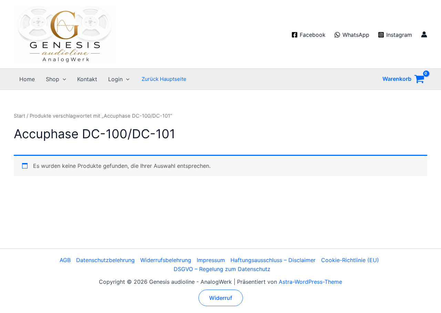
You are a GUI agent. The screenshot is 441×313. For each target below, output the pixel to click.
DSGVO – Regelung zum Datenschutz (222, 269)
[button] (62, 79)
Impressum (211, 260)
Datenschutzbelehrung (105, 260)
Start (19, 116)
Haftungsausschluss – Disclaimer (273, 260)
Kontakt (87, 79)
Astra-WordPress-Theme (310, 281)
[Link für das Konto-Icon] (424, 34)
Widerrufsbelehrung (165, 260)
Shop (52, 79)
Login (115, 79)
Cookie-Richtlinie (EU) (350, 260)
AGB (65, 260)
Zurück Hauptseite (164, 79)
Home (27, 79)
